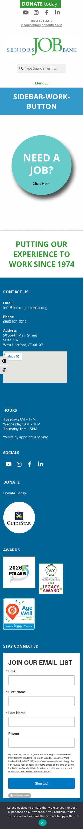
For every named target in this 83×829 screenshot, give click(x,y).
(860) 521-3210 (41, 21)
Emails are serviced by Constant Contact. (29, 771)
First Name (17, 692)
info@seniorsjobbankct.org (41, 25)
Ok (42, 822)
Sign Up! (41, 783)
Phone (13, 733)
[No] (78, 816)
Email (12, 671)
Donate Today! (15, 493)
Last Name (17, 712)
